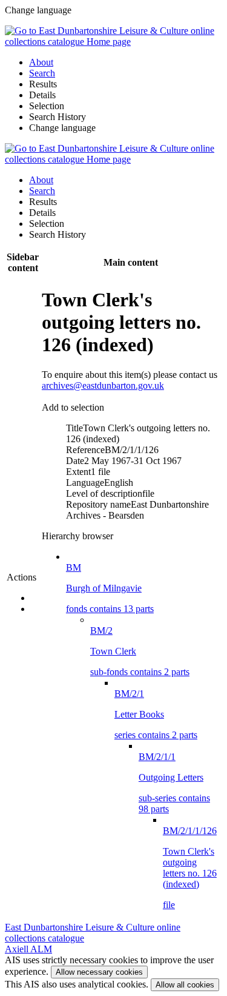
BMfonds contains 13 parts (110, 588)
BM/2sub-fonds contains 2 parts (139, 651)
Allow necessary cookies (99, 972)
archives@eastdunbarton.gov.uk (103, 385)
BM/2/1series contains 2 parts (155, 714)
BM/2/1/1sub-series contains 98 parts (174, 783)
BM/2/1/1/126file (190, 868)
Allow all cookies (185, 984)
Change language (62, 128)
